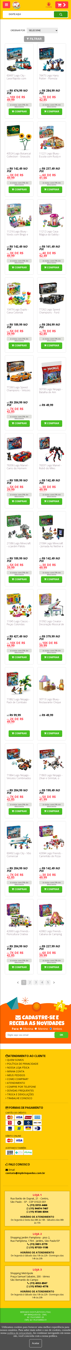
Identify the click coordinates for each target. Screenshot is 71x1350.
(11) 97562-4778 (38, 1286)
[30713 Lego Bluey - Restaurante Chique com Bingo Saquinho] (51, 683)
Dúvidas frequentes (20, 1090)
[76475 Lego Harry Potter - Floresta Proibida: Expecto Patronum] (51, 59)
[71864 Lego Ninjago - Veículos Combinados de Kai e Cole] (19, 759)
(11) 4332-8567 (38, 1283)
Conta (49, 7)
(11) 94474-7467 (38, 1208)
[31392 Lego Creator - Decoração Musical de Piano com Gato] (51, 605)
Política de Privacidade (22, 1063)
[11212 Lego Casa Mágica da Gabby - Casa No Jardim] (51, 215)
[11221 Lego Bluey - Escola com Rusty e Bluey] (51, 137)
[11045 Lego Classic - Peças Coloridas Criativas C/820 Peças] (19, 605)
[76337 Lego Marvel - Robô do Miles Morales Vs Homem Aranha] (51, 449)
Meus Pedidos (15, 1075)
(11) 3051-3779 (38, 1244)
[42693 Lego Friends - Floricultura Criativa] (19, 915)
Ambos (57, 1029)
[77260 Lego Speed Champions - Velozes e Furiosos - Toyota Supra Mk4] (19, 371)
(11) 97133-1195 (38, 1247)
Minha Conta (15, 1071)
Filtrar (36, 38)
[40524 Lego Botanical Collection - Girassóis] (19, 137)
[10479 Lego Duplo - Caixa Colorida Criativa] (19, 293)
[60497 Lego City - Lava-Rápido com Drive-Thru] (19, 59)
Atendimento (15, 1082)
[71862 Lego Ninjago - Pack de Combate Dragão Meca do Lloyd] (19, 683)
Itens (61, 4)
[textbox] (23, 14)
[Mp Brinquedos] (18, 5)
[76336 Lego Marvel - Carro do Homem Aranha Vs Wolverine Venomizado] (19, 449)
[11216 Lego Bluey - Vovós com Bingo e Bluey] (19, 215)
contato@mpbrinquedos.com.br (25, 1173)
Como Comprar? (17, 1079)
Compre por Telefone (21, 1086)
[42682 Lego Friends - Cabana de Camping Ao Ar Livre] (51, 915)
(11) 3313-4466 (38, 1205)
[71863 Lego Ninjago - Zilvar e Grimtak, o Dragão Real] (51, 759)
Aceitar (35, 1343)
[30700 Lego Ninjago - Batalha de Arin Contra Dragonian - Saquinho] (51, 373)
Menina (28, 1029)
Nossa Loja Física (17, 1067)
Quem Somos (15, 1060)
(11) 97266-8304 (38, 1211)
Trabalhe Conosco (19, 1098)
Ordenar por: (18, 30)
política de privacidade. (19, 1333)
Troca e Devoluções (20, 1094)
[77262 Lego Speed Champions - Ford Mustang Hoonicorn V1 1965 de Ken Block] (51, 293)
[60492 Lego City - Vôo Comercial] (19, 837)
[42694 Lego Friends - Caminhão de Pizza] (51, 837)
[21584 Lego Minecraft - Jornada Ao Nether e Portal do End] (51, 527)
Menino (43, 1029)
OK (61, 1035)
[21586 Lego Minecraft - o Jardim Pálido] (19, 527)
